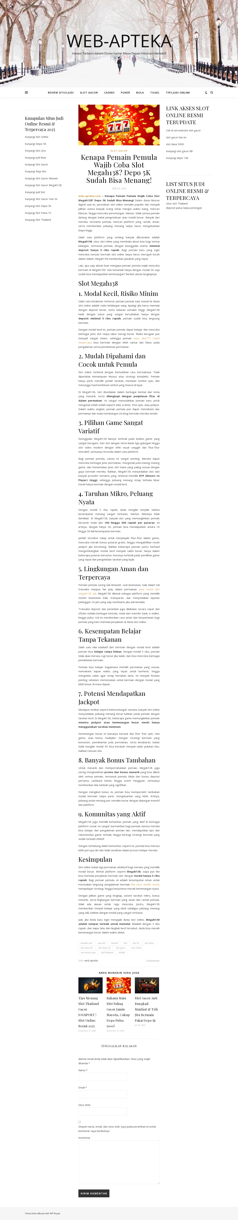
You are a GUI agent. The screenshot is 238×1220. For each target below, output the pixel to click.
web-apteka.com (89, 196)
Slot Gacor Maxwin (47, 178)
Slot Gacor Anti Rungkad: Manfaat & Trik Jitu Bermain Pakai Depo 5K (146, 1009)
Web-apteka (119, 40)
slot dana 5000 (175, 144)
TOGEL (155, 92)
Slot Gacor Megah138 (49, 185)
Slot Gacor (42, 164)
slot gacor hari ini (176, 137)
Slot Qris (41, 150)
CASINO (109, 92)
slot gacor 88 (185, 151)
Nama (82, 1070)
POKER (125, 92)
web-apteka (91, 960)
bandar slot (86, 943)
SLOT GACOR (89, 92)
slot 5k (136, 943)
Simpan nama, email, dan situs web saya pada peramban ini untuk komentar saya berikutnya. (117, 1129)
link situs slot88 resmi (145, 884)
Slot (125, 943)
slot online (136, 947)
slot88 (122, 952)
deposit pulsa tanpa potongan (184, 207)
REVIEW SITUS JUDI (61, 92)
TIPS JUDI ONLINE (178, 92)
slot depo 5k (104, 947)
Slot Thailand (43, 219)
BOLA (140, 92)
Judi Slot (40, 192)
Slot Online (42, 137)
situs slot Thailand (177, 203)
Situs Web (84, 1105)
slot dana (149, 943)
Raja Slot (41, 171)
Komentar (84, 1137)
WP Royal (55, 1213)
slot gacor (121, 947)
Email (82, 1087)
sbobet (114, 943)
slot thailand (107, 952)
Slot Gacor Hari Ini (46, 199)
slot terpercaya (88, 952)
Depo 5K (41, 143)
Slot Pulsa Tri (43, 213)
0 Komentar (153, 960)
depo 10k (182, 158)
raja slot (102, 943)
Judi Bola (41, 157)
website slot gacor (189, 130)
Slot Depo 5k (43, 206)
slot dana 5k (87, 947)
